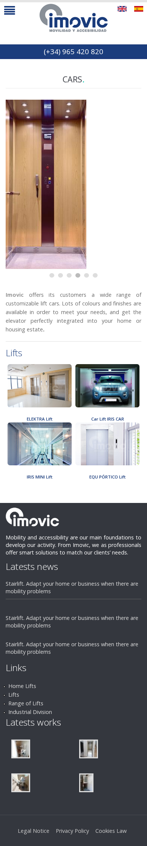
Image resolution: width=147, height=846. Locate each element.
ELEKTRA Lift (39, 419)
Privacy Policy (72, 830)
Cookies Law (111, 830)
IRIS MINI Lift (39, 477)
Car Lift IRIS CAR (107, 419)
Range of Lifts (25, 703)
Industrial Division (30, 711)
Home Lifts (22, 686)
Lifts (13, 694)
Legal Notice (33, 830)
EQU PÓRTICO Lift (107, 477)
